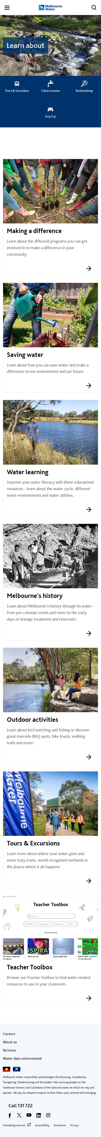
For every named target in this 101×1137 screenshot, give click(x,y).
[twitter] (19, 1117)
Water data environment (22, 1058)
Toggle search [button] (94, 7)
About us (10, 1042)
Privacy (74, 1125)
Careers (9, 1034)
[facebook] (9, 1117)
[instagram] (48, 1117)
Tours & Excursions (16, 91)
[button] (7, 8)
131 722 (25, 1105)
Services (9, 1050)
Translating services (14, 1125)
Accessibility (42, 1125)
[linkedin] (38, 1117)
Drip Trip (50, 116)
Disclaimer (60, 1125)
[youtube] (29, 1117)
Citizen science (50, 91)
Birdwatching (84, 91)
